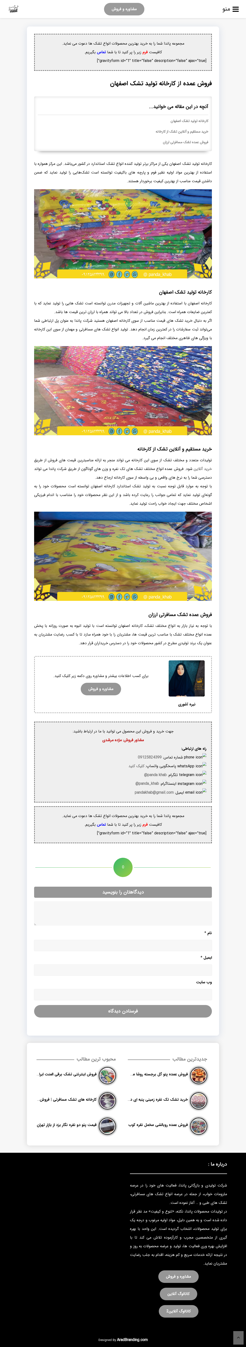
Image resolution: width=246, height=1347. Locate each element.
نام (208, 933)
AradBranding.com (132, 1340)
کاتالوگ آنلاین (178, 1294)
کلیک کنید (136, 766)
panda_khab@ (147, 784)
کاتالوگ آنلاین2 (178, 1311)
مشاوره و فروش (124, 9)
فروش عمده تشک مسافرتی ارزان (185, 142)
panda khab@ (155, 775)
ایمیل (206, 958)
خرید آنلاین (203, 469)
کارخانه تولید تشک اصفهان (189, 121)
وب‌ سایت (204, 982)
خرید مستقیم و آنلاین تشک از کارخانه (182, 131)
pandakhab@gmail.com (154, 793)
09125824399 (150, 757)
